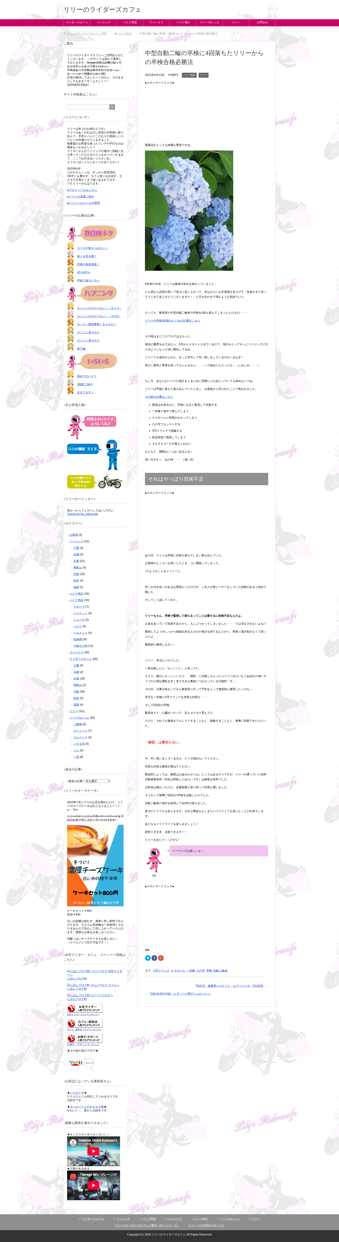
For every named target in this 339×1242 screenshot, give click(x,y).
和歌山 (77, 567)
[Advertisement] (206, 110)
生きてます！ (85, 392)
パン (76, 750)
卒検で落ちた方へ (88, 280)
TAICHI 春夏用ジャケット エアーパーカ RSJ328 (229, 985)
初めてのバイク (87, 376)
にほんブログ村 (77, 978)
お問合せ (262, 22)
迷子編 (81, 348)
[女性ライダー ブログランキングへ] (84, 1011)
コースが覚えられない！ (92, 248)
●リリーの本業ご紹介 (80, 196)
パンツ (77, 626)
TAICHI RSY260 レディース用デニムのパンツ (180, 993)
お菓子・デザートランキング (83, 1044)
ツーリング (103, 22)
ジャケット (80, 613)
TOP (86, 33)
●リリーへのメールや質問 (83, 203)
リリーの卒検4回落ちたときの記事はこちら (172, 320)
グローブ (79, 606)
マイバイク (156, 22)
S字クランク (161, 970)
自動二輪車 (220, 970)
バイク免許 (183, 22)
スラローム (178, 970)
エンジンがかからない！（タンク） (99, 308)
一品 (76, 756)
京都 (76, 554)
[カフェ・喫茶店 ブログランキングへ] (84, 1026)
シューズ (79, 619)
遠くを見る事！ (87, 256)
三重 (76, 547)
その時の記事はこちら (159, 396)
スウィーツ (80, 730)
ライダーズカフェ (77, 22)
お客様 (73, 534)
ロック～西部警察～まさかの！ (97, 324)
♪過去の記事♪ (75, 781)
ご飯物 (77, 724)
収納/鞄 (78, 639)
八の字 (200, 970)
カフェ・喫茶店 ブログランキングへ (84, 1029)
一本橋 (190, 970)
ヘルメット (80, 632)
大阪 (76, 574)
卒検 (209, 970)
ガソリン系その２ (88, 340)
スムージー (80, 737)
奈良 (76, 580)
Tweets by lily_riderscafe (82, 514)
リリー (236, 22)
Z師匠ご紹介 (85, 384)
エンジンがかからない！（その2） (99, 316)
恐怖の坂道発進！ (88, 264)
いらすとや (77, 1092)
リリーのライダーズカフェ (103, 9)
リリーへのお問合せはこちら (206, 1225)
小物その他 (80, 645)
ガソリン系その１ (88, 332)
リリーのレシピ (209, 22)
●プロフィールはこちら (82, 189)
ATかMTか (83, 272)
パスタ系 (79, 743)
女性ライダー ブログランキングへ (83, 1014)
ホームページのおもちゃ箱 (87, 1106)
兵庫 (76, 560)
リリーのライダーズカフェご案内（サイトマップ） (146, 1225)
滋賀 (76, 587)
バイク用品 (130, 22)
